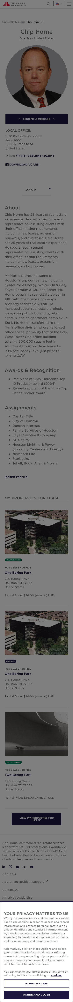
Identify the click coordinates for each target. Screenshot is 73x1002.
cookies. (56, 975)
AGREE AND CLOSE (36, 994)
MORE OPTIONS (36, 983)
